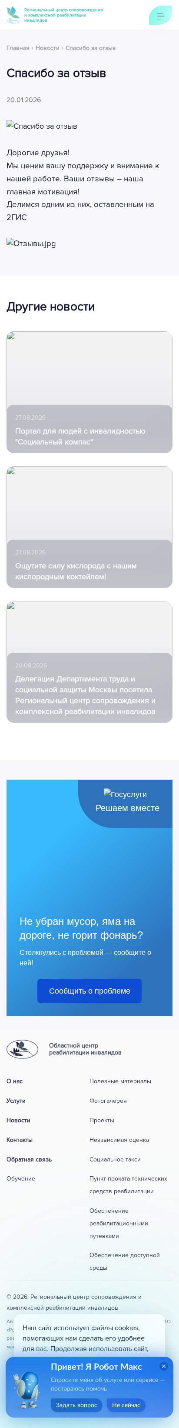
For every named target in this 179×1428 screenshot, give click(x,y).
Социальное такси (115, 1159)
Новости (18, 1120)
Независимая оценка (119, 1140)
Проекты (102, 1120)
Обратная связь (29, 1159)
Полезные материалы (120, 1081)
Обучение (21, 1178)
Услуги (16, 1100)
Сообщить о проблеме (89, 991)
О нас (15, 1081)
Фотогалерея (108, 1100)
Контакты (20, 1140)
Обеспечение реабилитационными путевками (119, 1223)
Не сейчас (126, 1405)
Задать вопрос (76, 1405)
